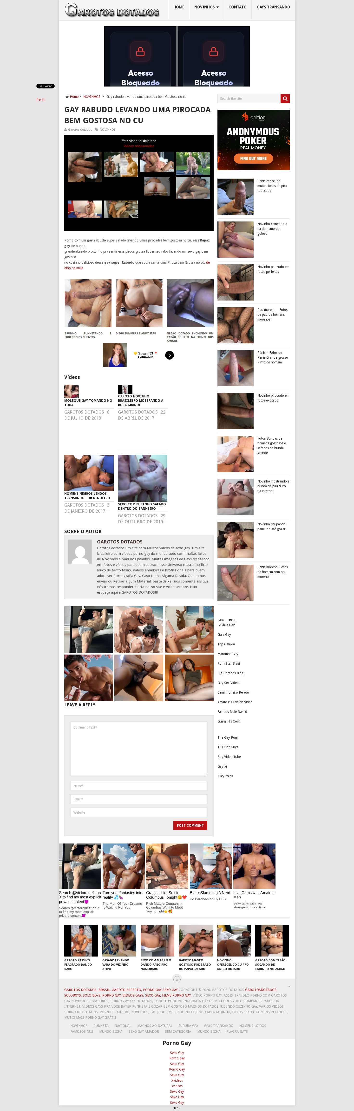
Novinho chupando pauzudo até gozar (271, 526)
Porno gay (177, 1058)
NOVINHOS (204, 7)
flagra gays (237, 1031)
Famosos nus (81, 1031)
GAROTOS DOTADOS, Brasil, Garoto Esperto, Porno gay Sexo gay (121, 990)
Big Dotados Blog (230, 673)
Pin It (40, 100)
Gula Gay (224, 634)
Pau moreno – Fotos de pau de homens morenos (272, 314)
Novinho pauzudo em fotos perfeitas (273, 269)
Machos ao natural (154, 1026)
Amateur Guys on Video (234, 702)
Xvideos (177, 1080)
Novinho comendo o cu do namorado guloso (272, 228)
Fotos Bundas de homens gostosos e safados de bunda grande (271, 445)
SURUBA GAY (188, 1026)
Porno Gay (177, 1069)
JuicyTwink (225, 776)
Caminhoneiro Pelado (233, 692)
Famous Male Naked (232, 712)
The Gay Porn (227, 737)
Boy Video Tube (229, 757)
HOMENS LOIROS (252, 1026)
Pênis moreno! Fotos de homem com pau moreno (272, 572)
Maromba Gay (227, 654)
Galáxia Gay (226, 625)
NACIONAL (123, 1026)
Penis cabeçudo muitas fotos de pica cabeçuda (272, 186)
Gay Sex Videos (228, 683)
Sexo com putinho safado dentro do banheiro (142, 506)
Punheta (101, 1026)
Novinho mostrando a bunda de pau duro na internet (273, 486)
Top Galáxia (226, 644)
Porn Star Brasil (229, 663)
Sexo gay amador (144, 1031)
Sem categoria (178, 1031)
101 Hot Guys (227, 747)
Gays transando (273, 7)
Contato (238, 7)
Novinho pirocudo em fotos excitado (273, 398)
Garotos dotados (80, 129)
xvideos (177, 1086)
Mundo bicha (111, 1031)
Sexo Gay (177, 1053)
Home (178, 7)
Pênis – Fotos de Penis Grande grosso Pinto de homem (272, 357)
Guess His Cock (228, 721)
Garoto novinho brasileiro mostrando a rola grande (140, 400)
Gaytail (222, 766)
